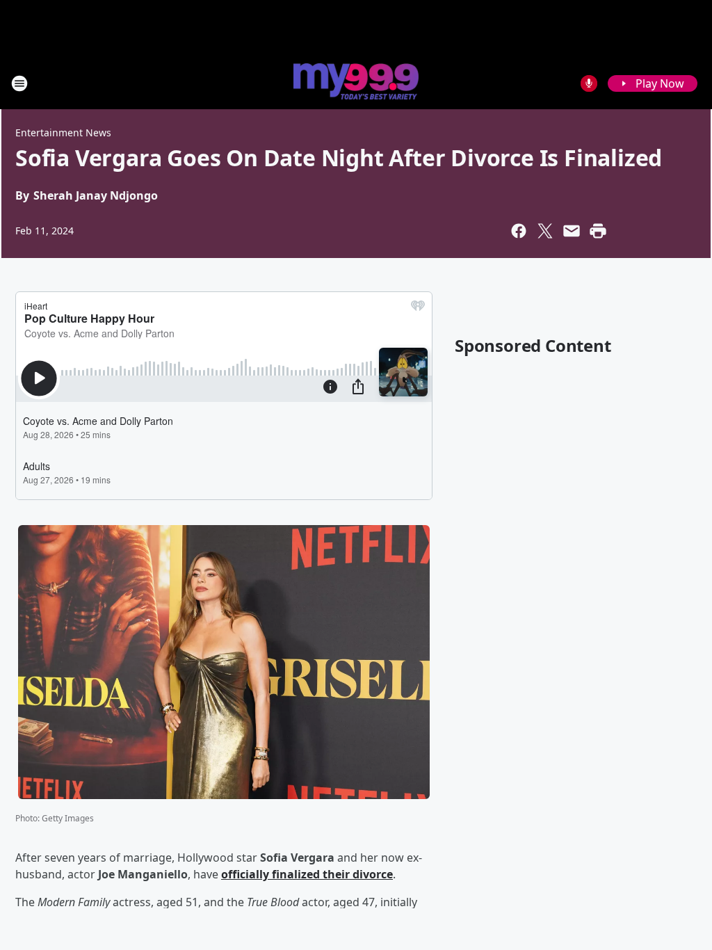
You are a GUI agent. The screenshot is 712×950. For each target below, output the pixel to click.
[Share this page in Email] (571, 231)
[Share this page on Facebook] (518, 231)
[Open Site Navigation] (19, 83)
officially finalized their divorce (307, 874)
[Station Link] (356, 82)
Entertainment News (63, 132)
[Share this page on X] (545, 231)
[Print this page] (598, 231)
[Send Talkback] (589, 83)
